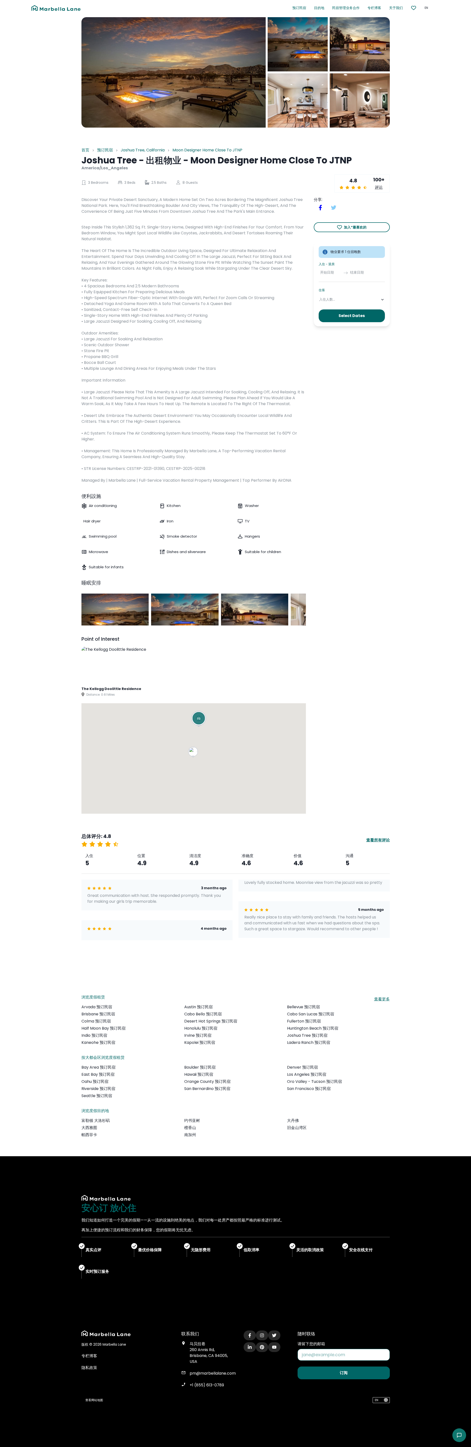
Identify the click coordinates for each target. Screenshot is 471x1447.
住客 (322, 290)
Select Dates (352, 316)
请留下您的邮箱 (311, 1344)
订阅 (344, 1373)
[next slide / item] (302, 609)
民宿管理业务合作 (346, 7)
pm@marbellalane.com (213, 1373)
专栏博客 (374, 7)
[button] (193, 752)
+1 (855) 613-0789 (207, 1385)
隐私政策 (89, 1367)
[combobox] (319, 300)
